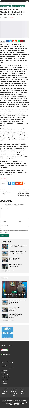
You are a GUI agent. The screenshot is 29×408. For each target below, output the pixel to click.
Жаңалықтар (21, 6)
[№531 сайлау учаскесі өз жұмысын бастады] (5, 266)
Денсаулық (14, 391)
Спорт (5, 381)
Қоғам (14, 291)
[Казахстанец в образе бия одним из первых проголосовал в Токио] (5, 246)
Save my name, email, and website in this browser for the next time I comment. (14, 231)
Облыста (5, 379)
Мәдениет (5, 391)
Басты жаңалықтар (6, 6)
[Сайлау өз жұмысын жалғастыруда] (5, 259)
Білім (21, 389)
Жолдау (22, 391)
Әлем (4, 372)
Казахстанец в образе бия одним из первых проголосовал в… (14, 295)
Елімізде (14, 6)
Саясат (5, 383)
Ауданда (5, 370)
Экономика (14, 389)
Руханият (22, 393)
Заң (10, 393)
